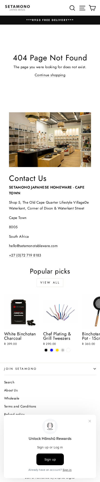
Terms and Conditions (20, 406)
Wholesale (11, 398)
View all (50, 282)
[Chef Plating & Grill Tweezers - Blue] (51, 350)
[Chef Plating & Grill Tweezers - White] (68, 350)
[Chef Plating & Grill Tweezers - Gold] (57, 350)
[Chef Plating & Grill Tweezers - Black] (46, 350)
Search (9, 382)
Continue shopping (50, 75)
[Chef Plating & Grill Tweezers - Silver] (63, 350)
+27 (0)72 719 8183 (25, 255)
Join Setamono (20, 369)
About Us (10, 390)
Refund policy (14, 414)
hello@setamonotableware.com (33, 245)
